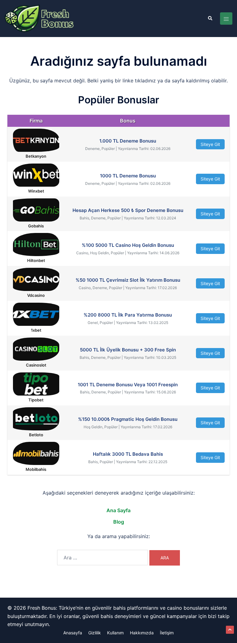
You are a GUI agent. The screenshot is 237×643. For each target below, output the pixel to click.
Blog (118, 522)
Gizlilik (94, 632)
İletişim (167, 632)
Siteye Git (210, 144)
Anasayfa (72, 632)
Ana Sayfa (118, 510)
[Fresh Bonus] (39, 18)
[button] (209, 18)
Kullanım (115, 632)
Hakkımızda (142, 632)
